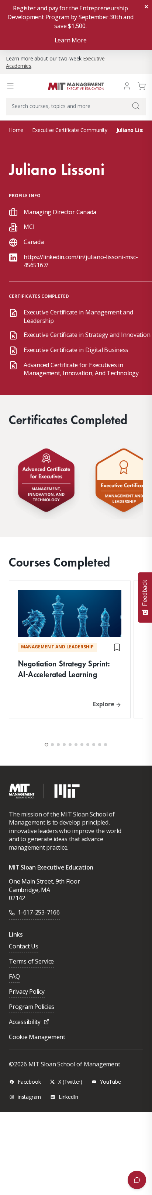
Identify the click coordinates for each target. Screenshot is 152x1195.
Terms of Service (31, 961)
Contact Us (23, 946)
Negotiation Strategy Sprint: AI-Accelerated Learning (64, 668)
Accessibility (25, 1022)
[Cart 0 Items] (141, 85)
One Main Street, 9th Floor (44, 881)
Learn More (71, 40)
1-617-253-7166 (39, 912)
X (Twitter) (70, 1082)
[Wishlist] (117, 647)
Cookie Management (37, 1037)
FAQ (14, 976)
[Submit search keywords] (135, 106)
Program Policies (31, 1007)
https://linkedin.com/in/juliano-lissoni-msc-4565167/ (81, 261)
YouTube (110, 1082)
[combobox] (76, 106)
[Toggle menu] (10, 85)
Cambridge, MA (29, 890)
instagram (29, 1097)
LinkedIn (68, 1097)
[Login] (126, 85)
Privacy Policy (27, 992)
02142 (17, 898)
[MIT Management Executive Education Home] (76, 85)
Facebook (29, 1082)
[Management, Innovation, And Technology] (46, 482)
